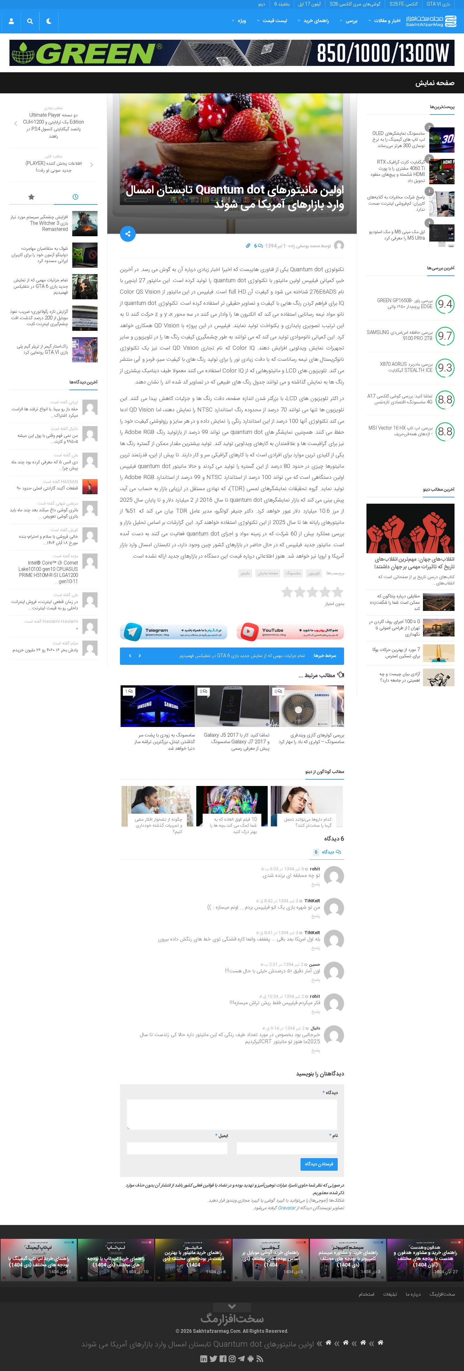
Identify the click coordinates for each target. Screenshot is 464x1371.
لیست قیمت (275, 21)
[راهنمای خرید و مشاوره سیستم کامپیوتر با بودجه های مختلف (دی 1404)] (348, 1260)
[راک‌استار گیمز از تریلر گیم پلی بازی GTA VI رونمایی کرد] (85, 349)
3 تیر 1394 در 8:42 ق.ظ (277, 901)
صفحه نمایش (435, 83)
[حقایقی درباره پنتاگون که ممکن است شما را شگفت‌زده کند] (439, 602)
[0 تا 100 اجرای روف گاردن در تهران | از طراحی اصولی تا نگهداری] (439, 627)
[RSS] (260, 1358)
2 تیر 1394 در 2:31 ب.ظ (281, 964)
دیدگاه (324, 852)
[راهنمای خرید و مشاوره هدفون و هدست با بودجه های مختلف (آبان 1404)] (425, 1260)
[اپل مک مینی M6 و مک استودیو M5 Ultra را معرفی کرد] (442, 235)
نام (333, 1136)
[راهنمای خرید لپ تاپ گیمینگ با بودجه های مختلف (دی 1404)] (39, 1260)
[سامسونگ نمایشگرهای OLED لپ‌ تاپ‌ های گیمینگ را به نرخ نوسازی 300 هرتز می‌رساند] (442, 140)
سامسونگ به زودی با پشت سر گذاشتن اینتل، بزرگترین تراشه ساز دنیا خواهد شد (164, 742)
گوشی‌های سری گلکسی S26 (355, 4)
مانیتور (245, 573)
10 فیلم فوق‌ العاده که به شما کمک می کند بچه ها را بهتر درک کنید (233, 826)
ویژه (242, 21)
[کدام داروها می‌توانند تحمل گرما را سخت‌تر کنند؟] (306, 806)
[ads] (232, 53)
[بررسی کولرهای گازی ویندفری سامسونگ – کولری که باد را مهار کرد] (307, 706)
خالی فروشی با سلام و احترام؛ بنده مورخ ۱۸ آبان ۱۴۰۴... (48, 540)
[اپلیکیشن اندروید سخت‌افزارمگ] (250, 1358)
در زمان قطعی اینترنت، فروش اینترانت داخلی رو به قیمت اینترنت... (44, 605)
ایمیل (221, 1136)
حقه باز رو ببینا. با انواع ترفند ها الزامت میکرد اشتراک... (45, 412)
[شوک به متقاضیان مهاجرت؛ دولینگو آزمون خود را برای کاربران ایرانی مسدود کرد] (85, 255)
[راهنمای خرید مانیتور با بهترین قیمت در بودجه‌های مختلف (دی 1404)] (193, 1260)
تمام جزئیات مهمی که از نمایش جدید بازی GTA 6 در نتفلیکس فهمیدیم (242, 656)
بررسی (352, 21)
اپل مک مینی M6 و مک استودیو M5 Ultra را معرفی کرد (397, 235)
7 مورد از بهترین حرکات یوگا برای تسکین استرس (396, 653)
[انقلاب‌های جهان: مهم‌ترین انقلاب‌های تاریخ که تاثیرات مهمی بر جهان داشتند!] (410, 528)
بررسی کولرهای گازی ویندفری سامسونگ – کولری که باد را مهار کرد (311, 738)
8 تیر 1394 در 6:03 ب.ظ (282, 869)
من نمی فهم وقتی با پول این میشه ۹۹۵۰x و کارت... (47, 439)
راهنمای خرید (316, 21)
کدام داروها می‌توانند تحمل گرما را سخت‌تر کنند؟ (307, 823)
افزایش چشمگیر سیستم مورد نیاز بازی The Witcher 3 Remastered (39, 223)
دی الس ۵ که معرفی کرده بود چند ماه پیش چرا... (44, 465)
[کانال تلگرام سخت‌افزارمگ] (241, 1358)
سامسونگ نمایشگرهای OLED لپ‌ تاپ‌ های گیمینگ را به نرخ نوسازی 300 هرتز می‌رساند (398, 140)
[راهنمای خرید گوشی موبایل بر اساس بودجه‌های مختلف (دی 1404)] (271, 1260)
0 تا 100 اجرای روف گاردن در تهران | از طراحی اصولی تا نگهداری (394, 628)
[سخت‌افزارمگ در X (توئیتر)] (213, 1358)
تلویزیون (314, 573)
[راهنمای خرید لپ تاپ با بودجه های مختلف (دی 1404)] (116, 1260)
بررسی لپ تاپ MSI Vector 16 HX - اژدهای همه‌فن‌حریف (400, 431)
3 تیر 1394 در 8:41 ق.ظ (277, 932)
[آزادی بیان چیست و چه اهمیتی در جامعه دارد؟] (439, 677)
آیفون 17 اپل (310, 4)
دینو (261, 4)
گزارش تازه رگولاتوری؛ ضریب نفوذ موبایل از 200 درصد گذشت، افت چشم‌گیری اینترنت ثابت (39, 318)
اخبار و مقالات (387, 21)
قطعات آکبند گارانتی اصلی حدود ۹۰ (47, 488)
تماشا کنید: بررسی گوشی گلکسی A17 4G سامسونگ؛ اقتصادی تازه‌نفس (399, 400)
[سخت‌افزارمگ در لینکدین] (203, 1358)
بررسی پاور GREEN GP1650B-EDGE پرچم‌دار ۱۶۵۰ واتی (404, 304)
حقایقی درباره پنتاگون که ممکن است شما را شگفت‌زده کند (395, 603)
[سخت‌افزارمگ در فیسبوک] (223, 1358)
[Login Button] (11, 21)
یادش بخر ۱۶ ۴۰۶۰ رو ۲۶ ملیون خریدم (45, 650)
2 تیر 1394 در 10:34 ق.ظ (281, 996)
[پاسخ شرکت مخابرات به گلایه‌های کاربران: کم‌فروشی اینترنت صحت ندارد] (442, 204)
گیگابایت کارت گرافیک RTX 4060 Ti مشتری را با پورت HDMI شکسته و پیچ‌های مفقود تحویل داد (397, 172)
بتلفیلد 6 (281, 4)
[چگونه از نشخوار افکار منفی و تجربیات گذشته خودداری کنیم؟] (157, 806)
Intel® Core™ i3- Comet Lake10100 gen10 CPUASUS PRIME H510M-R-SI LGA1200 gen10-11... (48, 573)
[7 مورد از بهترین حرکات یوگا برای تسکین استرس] (439, 653)
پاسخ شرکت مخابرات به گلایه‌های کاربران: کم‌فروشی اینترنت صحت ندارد (396, 204)
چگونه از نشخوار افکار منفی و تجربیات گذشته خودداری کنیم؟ (158, 826)
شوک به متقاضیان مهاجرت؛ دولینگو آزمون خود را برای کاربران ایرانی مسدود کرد (39, 255)
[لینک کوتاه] (248, 246)
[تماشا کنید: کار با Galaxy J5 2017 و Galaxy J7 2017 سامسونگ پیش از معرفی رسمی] (232, 706)
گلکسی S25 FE (404, 4)
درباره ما (413, 1294)
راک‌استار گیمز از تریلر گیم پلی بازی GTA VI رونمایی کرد (42, 350)
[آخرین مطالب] (76, 198)
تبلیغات (390, 1294)
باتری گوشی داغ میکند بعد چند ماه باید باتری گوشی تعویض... (44, 513)
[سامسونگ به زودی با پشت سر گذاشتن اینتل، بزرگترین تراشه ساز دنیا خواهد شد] (158, 706)
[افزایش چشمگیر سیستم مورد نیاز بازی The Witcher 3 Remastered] (85, 223)
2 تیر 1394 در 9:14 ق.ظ (283, 1028)
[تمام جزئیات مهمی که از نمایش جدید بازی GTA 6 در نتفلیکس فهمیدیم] (85, 286)
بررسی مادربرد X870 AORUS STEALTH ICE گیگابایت (406, 368)
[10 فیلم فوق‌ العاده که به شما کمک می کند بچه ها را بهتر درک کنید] (232, 806)
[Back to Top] (232, 1307)
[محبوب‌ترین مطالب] (31, 198)
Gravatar (286, 1208)
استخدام (366, 1294)
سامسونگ (293, 573)
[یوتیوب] (290, 632)
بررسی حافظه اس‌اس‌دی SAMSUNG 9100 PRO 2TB (399, 336)
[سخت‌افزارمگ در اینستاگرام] (232, 1358)
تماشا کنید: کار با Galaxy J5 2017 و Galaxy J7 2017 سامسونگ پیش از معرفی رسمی (237, 742)
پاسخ (316, 884)
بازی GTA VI (438, 4)
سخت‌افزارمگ (442, 1294)
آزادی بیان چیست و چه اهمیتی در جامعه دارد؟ (399, 677)
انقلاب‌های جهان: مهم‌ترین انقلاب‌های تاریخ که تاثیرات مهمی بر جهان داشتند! (414, 563)
